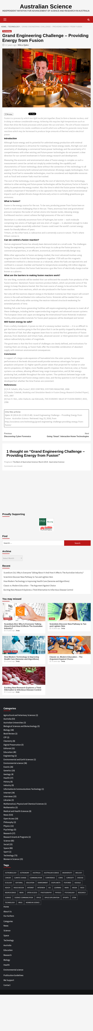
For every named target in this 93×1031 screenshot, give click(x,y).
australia (36, 873)
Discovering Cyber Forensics (17, 434)
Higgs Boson (19, 887)
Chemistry (8, 619)
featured (67, 883)
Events (6, 767)
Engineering (9, 755)
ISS (49, 887)
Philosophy (8, 822)
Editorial (7, 748)
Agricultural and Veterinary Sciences (19, 715)
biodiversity (67, 873)
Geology (7, 774)
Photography (46, 892)
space (38, 897)
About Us (8, 911)
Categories (8, 921)
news (21, 892)
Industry (7, 785)
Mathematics (9, 807)
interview (41, 887)
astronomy (24, 873)
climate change (20, 878)
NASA (82, 887)
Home (6, 906)
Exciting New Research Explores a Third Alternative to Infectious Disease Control (38, 589)
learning (57, 887)
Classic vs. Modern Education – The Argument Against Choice (30, 585)
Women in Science (11, 859)
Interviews (8, 796)
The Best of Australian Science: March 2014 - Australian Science (38, 462)
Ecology (8, 883)
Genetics (7, 652)
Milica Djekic (23, 45)
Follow (10, 114)
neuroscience (10, 892)
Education (53, 652)
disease (80, 878)
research (82, 892)
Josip (17, 630)
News (6, 814)
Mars (67, 887)
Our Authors (9, 916)
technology (10, 902)
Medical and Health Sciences (16, 811)
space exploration (52, 897)
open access (32, 892)
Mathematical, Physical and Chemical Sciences (24, 803)
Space (6, 848)
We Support (9, 980)
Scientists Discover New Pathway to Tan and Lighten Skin (28, 577)
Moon (74, 887)
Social (6, 844)
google (78, 883)
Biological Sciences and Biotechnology (20, 726)
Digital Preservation (12, 744)
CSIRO (60, 878)
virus (20, 902)
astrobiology (10, 873)
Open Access (9, 818)
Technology (7, 31)
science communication (24, 897)
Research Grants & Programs (16, 837)
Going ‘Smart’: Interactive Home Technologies (68, 434)
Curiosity (70, 878)
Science (7, 840)
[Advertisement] (46, 492)
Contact (7, 985)
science (8, 897)
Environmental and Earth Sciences (18, 759)
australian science (51, 873)
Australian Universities (13, 722)
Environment (43, 883)
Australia (7, 719)
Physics (7, 826)
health (7, 887)
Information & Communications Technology (22, 789)
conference (50, 878)
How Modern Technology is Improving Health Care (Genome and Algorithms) (37, 581)
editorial (19, 883)
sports (66, 897)
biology (79, 873)
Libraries (7, 800)
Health (52, 619)
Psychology (8, 829)
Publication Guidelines (13, 975)
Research (8, 833)
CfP (5, 737)
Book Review (9, 733)
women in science (32, 902)
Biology (6, 682)
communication (36, 878)
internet (30, 887)
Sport (6, 851)
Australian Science (46, 6)
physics (58, 892)
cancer (8, 878)
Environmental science (13, 763)
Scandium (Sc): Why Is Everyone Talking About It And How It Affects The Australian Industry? (44, 572)
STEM (74, 897)
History (7, 781)
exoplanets (55, 883)
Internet (7, 792)
